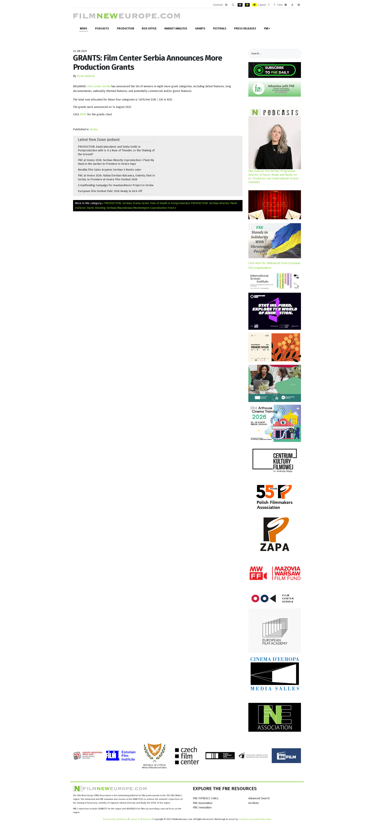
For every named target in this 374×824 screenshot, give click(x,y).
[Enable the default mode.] (226, 5)
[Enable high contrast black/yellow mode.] (247, 5)
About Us (147, 819)
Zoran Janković (86, 76)
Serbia (93, 129)
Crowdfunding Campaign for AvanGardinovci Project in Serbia (115, 185)
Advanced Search (259, 798)
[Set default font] (292, 5)
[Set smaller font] (285, 5)
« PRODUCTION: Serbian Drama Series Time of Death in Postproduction (146, 203)
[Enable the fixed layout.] (269, 5)
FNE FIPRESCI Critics (205, 798)
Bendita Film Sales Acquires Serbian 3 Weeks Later (109, 169)
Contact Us (135, 819)
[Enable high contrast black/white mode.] (240, 5)
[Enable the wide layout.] (274, 5)
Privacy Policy (110, 819)
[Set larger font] (298, 5)
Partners (123, 819)
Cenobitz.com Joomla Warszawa (255, 819)
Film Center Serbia (98, 86)
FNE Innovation (202, 807)
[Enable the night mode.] (233, 5)
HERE (83, 114)
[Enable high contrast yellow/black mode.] (254, 5)
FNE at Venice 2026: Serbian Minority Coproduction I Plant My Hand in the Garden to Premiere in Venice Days (116, 162)
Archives (253, 803)
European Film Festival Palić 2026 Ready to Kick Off (110, 191)
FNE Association (202, 803)
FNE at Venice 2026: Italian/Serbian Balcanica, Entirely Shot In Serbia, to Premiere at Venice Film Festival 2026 (116, 177)
